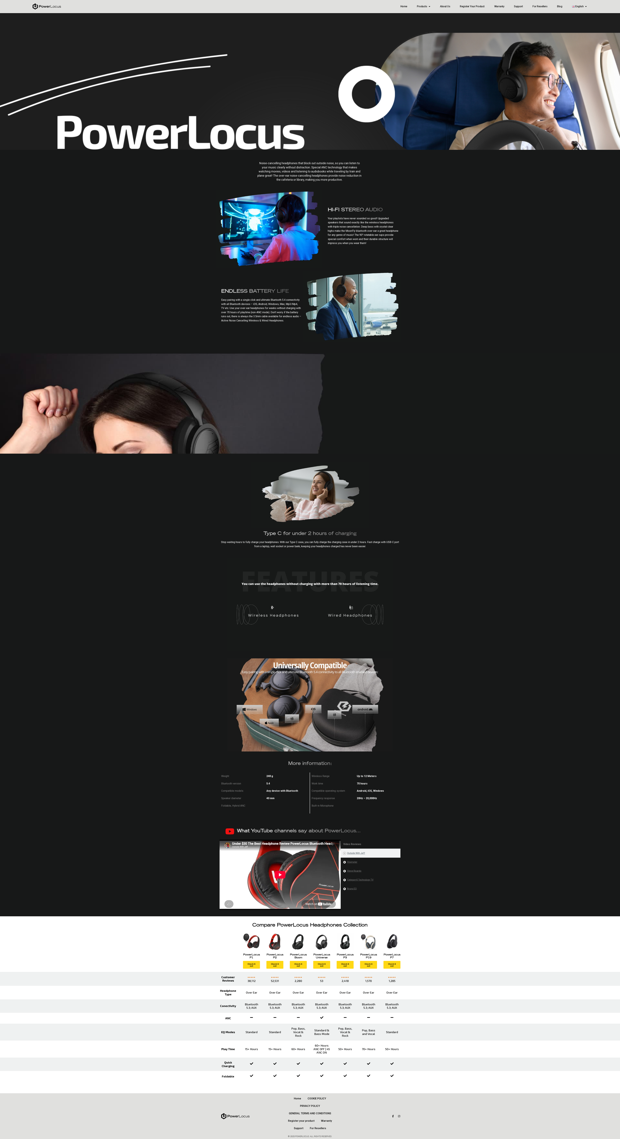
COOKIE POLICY (317, 1098)
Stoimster (352, 862)
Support (518, 6)
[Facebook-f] (393, 1116)
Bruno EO (352, 888)
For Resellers (539, 6)
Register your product (472, 6)
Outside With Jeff (356, 853)
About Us (445, 6)
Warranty (499, 6)
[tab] (370, 853)
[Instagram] (399, 1116)
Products (422, 6)
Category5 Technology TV (360, 879)
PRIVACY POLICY (310, 1105)
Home (403, 6)
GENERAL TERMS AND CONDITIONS (310, 1113)
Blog (559, 6)
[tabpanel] (280, 875)
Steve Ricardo (354, 871)
